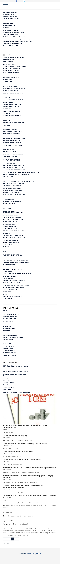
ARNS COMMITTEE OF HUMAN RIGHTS (13, 287)
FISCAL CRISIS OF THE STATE (10, 228)
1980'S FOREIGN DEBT (9, 149)
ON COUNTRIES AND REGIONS (11, 240)
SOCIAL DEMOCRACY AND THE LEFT (12, 115)
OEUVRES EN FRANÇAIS (9, 350)
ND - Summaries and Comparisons (12, 185)
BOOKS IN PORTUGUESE (9, 319)
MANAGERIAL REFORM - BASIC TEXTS (13, 255)
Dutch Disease (7, 380)
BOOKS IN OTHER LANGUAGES (11, 312)
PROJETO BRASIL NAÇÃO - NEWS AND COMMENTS (16, 285)
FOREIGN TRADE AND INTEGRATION (12, 142)
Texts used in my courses (10, 369)
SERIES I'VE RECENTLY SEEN (10, 301)
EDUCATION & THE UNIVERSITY (11, 206)
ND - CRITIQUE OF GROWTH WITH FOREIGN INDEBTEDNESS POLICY (21, 172)
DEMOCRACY (6, 113)
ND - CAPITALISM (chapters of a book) (13, 183)
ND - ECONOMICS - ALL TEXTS (11, 163)
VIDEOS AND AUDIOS (8, 340)
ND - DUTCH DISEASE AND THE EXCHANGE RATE (16, 174)
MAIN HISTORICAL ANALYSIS (10, 215)
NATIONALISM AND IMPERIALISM (12, 188)
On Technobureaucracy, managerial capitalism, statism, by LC (20, 39)
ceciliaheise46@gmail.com (34, 553)
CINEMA (5, 294)
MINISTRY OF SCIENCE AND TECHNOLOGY (14, 280)
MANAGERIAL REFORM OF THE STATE (13, 254)
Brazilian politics (7, 208)
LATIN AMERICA (7, 244)
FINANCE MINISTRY (8, 278)
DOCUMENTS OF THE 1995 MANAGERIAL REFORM (16, 262)
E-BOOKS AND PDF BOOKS (10, 316)
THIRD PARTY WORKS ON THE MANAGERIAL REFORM (17, 392)
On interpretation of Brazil (10, 34)
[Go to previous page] (7, 539)
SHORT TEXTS (7, 326)
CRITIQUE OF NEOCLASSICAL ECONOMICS (14, 145)
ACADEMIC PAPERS (8, 324)
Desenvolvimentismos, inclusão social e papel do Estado (22, 460)
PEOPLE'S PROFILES (8, 61)
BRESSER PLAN (7, 233)
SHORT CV (6, 27)
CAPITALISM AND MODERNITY (11, 72)
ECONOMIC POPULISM (9, 224)
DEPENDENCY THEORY (9, 84)
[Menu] (56, 4)
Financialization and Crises (10, 156)
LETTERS (5, 342)
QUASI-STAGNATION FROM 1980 (12, 217)
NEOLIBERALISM (7, 81)
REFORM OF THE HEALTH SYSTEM (12, 267)
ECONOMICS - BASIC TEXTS (10, 127)
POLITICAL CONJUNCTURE (10, 203)
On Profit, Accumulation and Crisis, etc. (14, 36)
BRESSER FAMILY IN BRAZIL (10, 25)
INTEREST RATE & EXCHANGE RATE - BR (14, 237)
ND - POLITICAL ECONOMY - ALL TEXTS (13, 167)
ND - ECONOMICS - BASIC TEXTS (11, 161)
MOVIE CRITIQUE (7, 298)
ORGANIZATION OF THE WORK (11, 18)
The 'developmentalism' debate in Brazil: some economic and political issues (29, 468)
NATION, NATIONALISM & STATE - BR (13, 100)
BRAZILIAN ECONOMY (9, 211)
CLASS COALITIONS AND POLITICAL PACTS (14, 194)
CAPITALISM (6, 96)
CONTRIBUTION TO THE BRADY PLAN (13, 235)
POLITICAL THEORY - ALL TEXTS (11, 106)
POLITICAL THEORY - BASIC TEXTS (12, 104)
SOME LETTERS (7, 343)
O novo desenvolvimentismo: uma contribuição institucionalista (25, 444)
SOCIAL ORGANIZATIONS (9, 264)
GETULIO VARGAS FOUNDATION (11, 283)
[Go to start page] (4, 539)
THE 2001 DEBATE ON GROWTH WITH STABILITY (16, 371)
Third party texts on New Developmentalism (15, 374)
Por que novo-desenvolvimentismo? (15, 524)
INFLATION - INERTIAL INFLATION (12, 140)
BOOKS (5, 310)
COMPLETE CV (7, 21)
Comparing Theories (9, 382)
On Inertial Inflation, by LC (10, 46)
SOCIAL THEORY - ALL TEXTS (11, 70)
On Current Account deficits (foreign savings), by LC (17, 41)
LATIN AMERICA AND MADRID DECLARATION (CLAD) (17, 274)
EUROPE (5, 251)
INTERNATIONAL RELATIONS (11, 242)
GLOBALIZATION (7, 79)
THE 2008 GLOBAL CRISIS (9, 152)
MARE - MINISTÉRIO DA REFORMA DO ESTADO (15, 261)
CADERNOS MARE (7, 271)
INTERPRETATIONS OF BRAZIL (11, 192)
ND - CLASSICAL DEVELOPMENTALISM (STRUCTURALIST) (18, 181)
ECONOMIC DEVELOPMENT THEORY (12, 131)
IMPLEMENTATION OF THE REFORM (12, 269)
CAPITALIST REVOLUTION (10, 75)
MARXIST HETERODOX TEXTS (11, 77)
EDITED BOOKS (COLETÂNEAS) (11, 314)
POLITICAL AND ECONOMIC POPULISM (13, 122)
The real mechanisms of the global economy (18, 516)
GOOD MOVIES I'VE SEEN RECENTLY (12, 296)
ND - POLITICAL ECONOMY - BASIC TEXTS (14, 165)
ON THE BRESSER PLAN (9, 292)
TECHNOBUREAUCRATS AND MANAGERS (14, 88)
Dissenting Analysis (8, 385)
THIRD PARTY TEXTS (8, 365)
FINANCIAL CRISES (8, 148)
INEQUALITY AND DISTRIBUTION (11, 133)
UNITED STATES (7, 249)
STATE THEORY (7, 109)
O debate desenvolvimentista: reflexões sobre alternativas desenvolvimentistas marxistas (23, 487)
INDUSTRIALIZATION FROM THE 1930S (13, 219)
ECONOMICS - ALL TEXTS (10, 129)
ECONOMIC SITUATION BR (10, 222)
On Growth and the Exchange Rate (12, 43)
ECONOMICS (6, 125)
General (5, 375)
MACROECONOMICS (8, 136)
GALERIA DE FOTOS (8, 23)
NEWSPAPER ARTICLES (9, 328)
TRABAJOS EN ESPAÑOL (9, 352)
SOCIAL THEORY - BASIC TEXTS (11, 68)
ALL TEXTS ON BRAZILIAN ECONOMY (13, 213)
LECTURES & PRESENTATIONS (11, 333)
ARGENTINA (6, 246)
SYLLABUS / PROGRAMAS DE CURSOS (13, 337)
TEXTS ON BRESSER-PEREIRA (10, 30)
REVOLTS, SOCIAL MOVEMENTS (11, 86)
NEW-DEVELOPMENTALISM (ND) (11, 159)
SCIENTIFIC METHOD (8, 59)
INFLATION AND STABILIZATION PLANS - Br (15, 231)
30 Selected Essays (8, 14)
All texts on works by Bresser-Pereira (13, 32)
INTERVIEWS (6, 330)
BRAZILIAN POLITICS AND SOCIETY (12, 191)
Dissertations (7, 389)
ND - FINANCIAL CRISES (9, 179)
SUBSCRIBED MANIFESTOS (10, 289)
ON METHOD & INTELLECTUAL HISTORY (14, 57)
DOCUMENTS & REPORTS (10, 355)
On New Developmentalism (10, 48)
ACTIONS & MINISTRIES (9, 276)
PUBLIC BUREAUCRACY (9, 199)
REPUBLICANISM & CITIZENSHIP (11, 111)
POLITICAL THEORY (8, 102)
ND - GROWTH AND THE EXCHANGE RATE (14, 170)
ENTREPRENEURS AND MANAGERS (12, 201)
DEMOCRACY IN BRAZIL (9, 197)
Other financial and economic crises (13, 154)
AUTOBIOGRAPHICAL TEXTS (10, 16)
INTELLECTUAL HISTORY (9, 64)
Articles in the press (8, 387)
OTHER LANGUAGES (8, 346)
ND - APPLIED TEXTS (8, 176)
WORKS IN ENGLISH (8, 348)
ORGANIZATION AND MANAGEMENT (13, 93)
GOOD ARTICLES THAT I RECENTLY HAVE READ (15, 366)
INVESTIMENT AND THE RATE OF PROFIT (14, 138)
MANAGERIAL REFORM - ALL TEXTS (12, 258)
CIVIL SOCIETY (7, 120)
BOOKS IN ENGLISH (8, 321)
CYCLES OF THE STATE (9, 118)
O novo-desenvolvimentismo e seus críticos (18, 452)
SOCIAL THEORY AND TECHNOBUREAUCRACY (15, 66)
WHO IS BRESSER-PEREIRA (10, 12)
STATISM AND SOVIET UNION (11, 91)
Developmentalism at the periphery (15, 435)
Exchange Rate (7, 378)
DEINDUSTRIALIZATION (9, 226)
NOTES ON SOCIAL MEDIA (10, 335)
